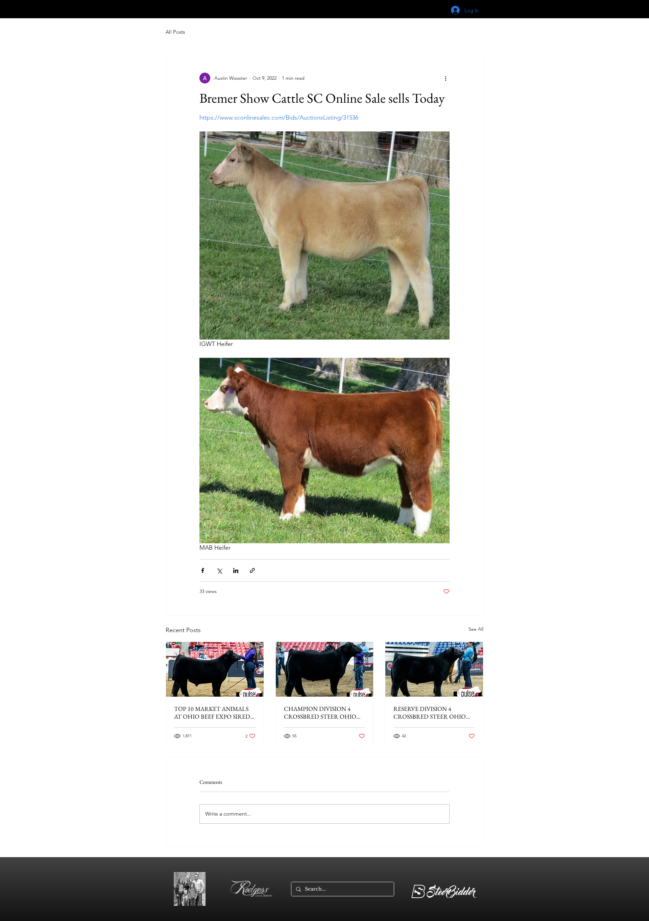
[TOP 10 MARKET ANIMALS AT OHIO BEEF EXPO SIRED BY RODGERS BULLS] (215, 669)
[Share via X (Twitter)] (219, 570)
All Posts (175, 32)
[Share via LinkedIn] (236, 570)
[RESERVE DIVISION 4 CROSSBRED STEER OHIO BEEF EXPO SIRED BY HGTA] (434, 669)
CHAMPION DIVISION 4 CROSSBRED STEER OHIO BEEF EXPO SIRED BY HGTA (322, 712)
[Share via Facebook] (202, 570)
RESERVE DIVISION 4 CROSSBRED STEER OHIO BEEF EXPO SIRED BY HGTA (431, 712)
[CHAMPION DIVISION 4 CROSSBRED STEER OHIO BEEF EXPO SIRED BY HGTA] (325, 669)
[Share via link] (252, 570)
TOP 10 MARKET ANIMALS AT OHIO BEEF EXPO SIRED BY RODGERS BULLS (212, 712)
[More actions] (445, 78)
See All (475, 629)
